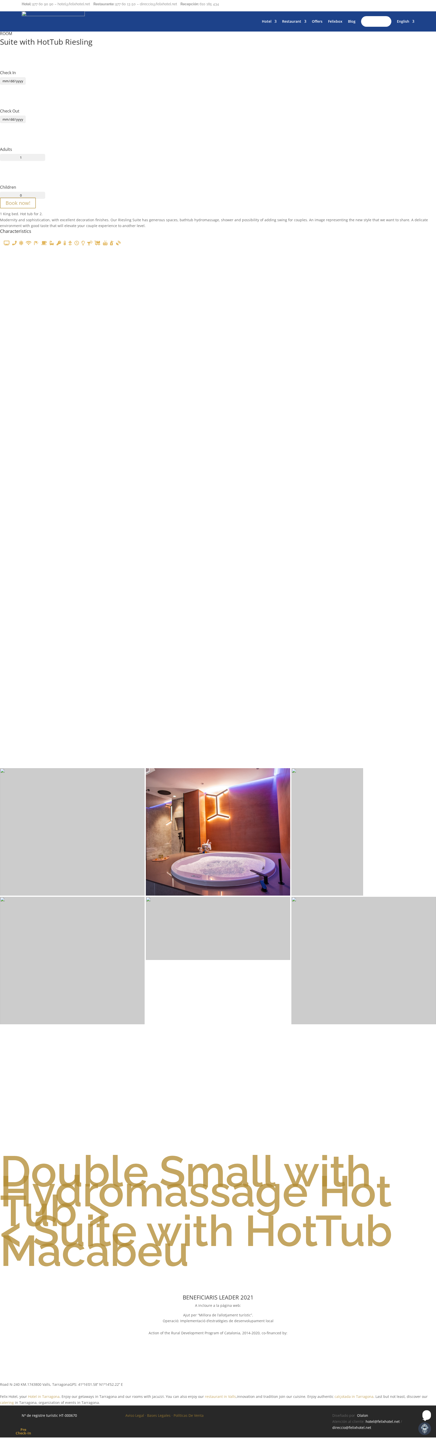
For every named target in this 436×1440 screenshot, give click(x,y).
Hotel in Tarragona (44, 1396)
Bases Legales (159, 1415)
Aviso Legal (134, 1415)
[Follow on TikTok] (410, 5)
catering (7, 1402)
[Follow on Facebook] (390, 5)
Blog (352, 21)
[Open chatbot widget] (424, 1428)
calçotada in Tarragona (354, 1396)
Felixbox (335, 21)
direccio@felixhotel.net (351, 1427)
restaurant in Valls (220, 1396)
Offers (317, 21)
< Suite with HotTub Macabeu (196, 1240)
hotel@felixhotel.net (383, 1421)
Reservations (376, 21)
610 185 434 (209, 4)
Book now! (18, 203)
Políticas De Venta (189, 1415)
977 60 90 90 (42, 4)
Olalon (362, 1415)
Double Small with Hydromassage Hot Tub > (196, 1191)
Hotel (266, 21)
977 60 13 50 (125, 4)
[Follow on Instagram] (400, 5)
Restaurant (291, 21)
